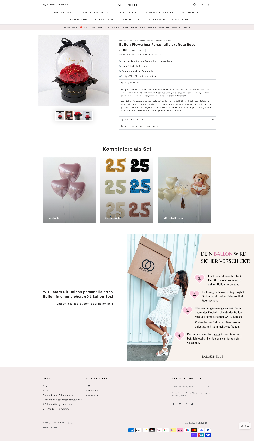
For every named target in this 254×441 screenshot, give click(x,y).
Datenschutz (92, 390)
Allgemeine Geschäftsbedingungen (62, 399)
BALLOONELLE (55, 423)
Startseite (123, 40)
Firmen (186, 27)
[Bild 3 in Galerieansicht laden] (78, 115)
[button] (194, 5)
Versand (132, 55)
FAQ (45, 385)
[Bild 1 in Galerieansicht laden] (60, 115)
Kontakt (47, 390)
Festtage (176, 27)
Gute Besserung (148, 27)
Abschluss (164, 27)
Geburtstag (103, 27)
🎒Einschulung (87, 27)
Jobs (87, 385)
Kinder (134, 27)
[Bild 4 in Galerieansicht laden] (87, 115)
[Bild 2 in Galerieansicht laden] (69, 115)
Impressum (91, 395)
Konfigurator (70, 27)
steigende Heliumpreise (56, 409)
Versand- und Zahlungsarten (58, 395)
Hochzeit (116, 27)
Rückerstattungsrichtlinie (57, 404)
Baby (125, 27)
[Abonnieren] (209, 386)
